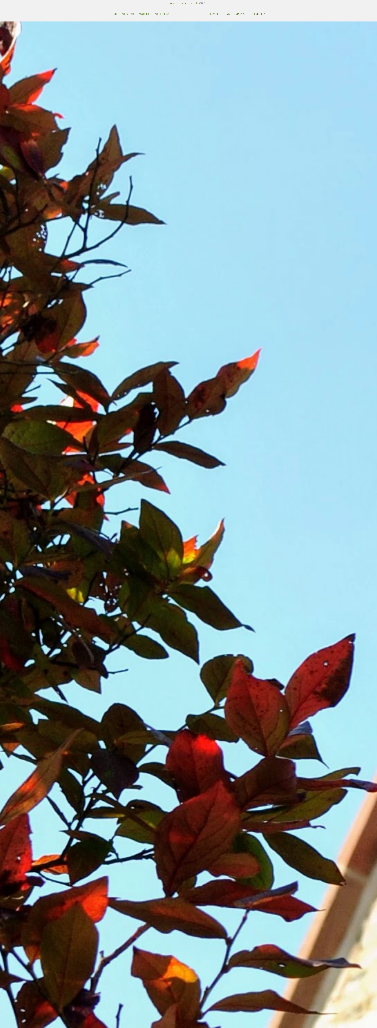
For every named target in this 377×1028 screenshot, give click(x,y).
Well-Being (162, 14)
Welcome (127, 14)
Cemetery (259, 14)
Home (113, 14)
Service (214, 14)
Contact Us (185, 3)
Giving (172, 3)
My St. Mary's (235, 14)
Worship (144, 14)
